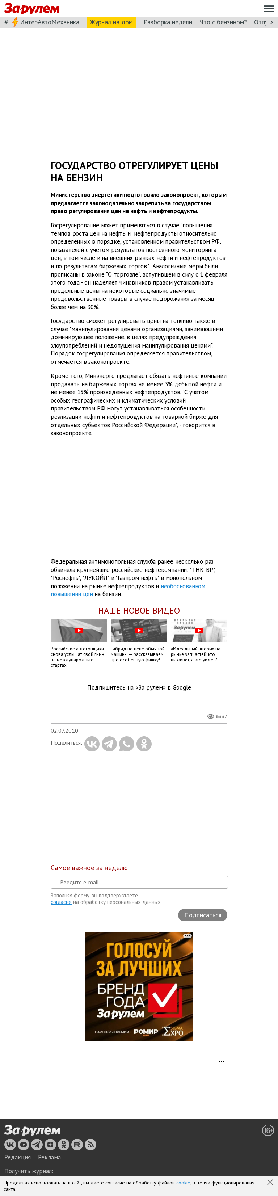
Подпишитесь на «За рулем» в (139, 687)
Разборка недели (168, 22)
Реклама (49, 1157)
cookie (183, 1182)
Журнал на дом (111, 22)
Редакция (17, 1157)
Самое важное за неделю (89, 867)
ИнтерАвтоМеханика (49, 22)
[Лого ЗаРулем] (31, 9)
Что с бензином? (223, 22)
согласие (61, 901)
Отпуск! (264, 22)
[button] (270, 1183)
